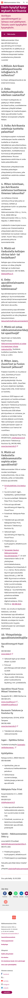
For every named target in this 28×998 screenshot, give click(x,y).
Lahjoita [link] (7, 992)
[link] (10, 2)
